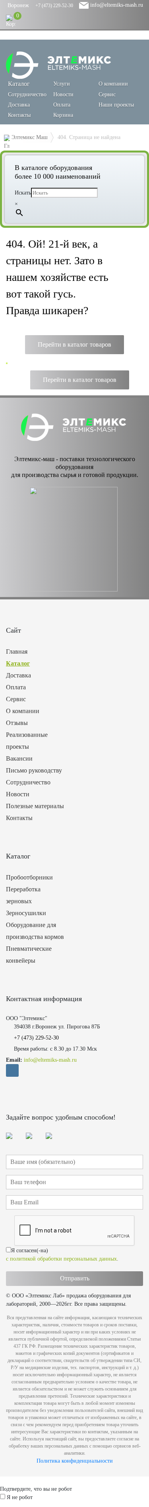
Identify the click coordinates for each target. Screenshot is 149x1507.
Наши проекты (116, 105)
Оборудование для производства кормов (35, 930)
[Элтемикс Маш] (59, 65)
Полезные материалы (35, 806)
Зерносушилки (26, 913)
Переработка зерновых (23, 895)
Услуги (61, 84)
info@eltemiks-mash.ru (116, 5)
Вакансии (19, 758)
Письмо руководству (34, 770)
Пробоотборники (29, 877)
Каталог (18, 663)
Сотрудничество (27, 94)
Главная (16, 651)
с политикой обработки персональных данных (61, 1259)
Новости (63, 94)
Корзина (63, 115)
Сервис (107, 94)
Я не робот (20, 1497)
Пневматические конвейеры (29, 954)
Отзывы (17, 722)
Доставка (19, 105)
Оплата (61, 105)
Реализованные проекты (27, 740)
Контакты (19, 115)
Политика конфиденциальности (75, 1461)
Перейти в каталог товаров (74, 344)
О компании (113, 84)
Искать (23, 193)
